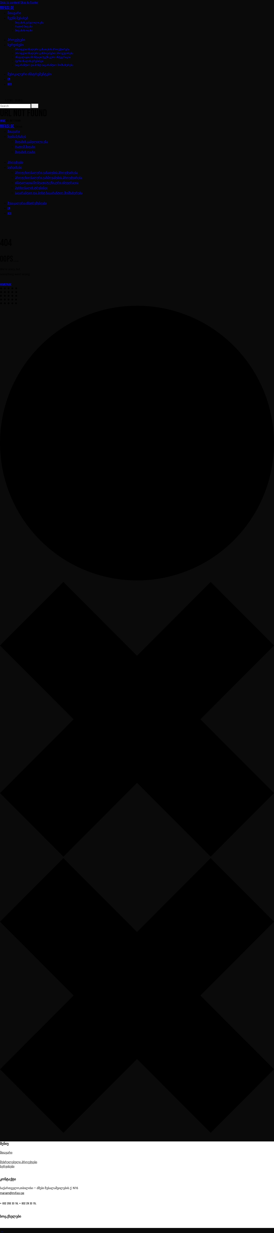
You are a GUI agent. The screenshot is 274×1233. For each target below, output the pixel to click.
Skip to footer (29, 2)
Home (3, 121)
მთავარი (6, 1152)
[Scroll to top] (2, 1230)
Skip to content (10, 2)
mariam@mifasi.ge (12, 1193)
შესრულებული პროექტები (18, 1162)
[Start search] (34, 106)
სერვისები (7, 1166)
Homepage (5, 285)
